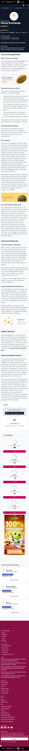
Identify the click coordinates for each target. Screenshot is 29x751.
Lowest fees (4, 684)
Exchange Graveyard (6, 706)
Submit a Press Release (7, 721)
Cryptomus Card (6, 645)
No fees (3, 686)
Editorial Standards (6, 715)
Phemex (14, 505)
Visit (14, 451)
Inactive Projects (5, 708)
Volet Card (5, 652)
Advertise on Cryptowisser (8, 719)
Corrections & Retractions (7, 717)
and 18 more (20, 49)
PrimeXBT (14, 460)
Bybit (14, 444)
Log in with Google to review (15, 413)
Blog (2, 704)
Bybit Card (5, 647)
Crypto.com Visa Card (7, 654)
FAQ (2, 697)
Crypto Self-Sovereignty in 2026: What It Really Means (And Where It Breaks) (13, 663)
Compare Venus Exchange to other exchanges (13, 42)
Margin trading (4, 688)
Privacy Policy (4, 702)
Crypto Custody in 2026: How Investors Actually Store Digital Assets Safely (13, 672)
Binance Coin (14, 47)
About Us (3, 710)
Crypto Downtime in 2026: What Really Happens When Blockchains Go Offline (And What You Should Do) (13, 668)
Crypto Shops (4, 693)
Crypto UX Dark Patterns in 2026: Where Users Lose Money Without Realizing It (13, 659)
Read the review (14, 579)
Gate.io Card (5, 650)
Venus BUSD (7, 49)
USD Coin (14, 49)
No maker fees (4, 690)
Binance (14, 475)
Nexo (14, 490)
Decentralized (4, 682)
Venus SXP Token (5, 47)
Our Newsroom (5, 712)
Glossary (3, 700)
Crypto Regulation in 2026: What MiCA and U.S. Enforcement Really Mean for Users (13, 676)
